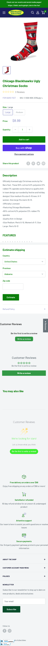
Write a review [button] (24, 373)
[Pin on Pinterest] (33, 163)
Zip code (6, 281)
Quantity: (7, 129)
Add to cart (24, 139)
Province (7, 268)
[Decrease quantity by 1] (15, 129)
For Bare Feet (9, 98)
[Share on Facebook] (28, 163)
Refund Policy (9, 309)
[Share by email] (43, 163)
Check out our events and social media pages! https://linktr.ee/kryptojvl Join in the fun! (24, 3)
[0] (43, 12)
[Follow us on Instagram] (9, 631)
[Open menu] (4, 13)
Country (6, 255)
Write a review (24, 339)
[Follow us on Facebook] (4, 631)
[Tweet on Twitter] (38, 163)
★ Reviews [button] (45, 325)
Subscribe (11, 609)
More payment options (24, 154)
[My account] (37, 12)
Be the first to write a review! (24, 451)
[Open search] (32, 12)
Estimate (11, 297)
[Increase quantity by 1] (29, 129)
